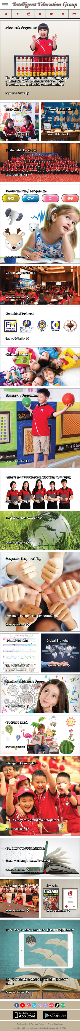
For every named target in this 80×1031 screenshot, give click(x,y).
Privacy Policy (38, 1024)
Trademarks (22, 1024)
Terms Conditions (55, 1024)
